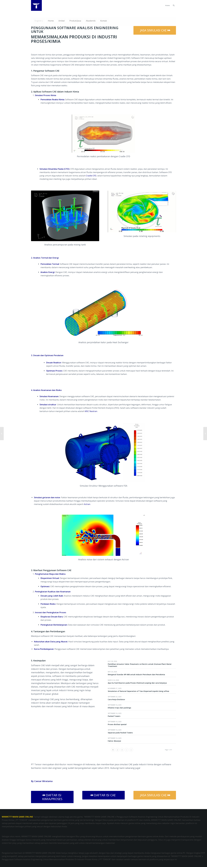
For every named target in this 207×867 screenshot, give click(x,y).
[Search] (173, 5)
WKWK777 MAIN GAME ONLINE (17, 816)
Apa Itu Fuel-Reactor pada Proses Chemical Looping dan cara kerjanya (137, 683)
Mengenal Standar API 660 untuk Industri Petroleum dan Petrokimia (136, 674)
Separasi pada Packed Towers (120, 733)
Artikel (61, 20)
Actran (87, 504)
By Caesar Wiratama (42, 781)
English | (39, 20)
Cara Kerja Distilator (116, 699)
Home (51, 20)
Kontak (103, 20)
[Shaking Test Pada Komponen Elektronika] (2, 433)
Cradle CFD (91, 175)
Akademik (90, 20)
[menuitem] (167, 5)
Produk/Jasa (75, 20)
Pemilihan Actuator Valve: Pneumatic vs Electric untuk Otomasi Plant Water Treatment (140, 665)
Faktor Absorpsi (114, 741)
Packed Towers (114, 716)
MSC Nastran (91, 411)
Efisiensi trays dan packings (119, 708)
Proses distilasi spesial (117, 724)
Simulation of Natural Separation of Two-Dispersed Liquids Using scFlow (138, 691)
